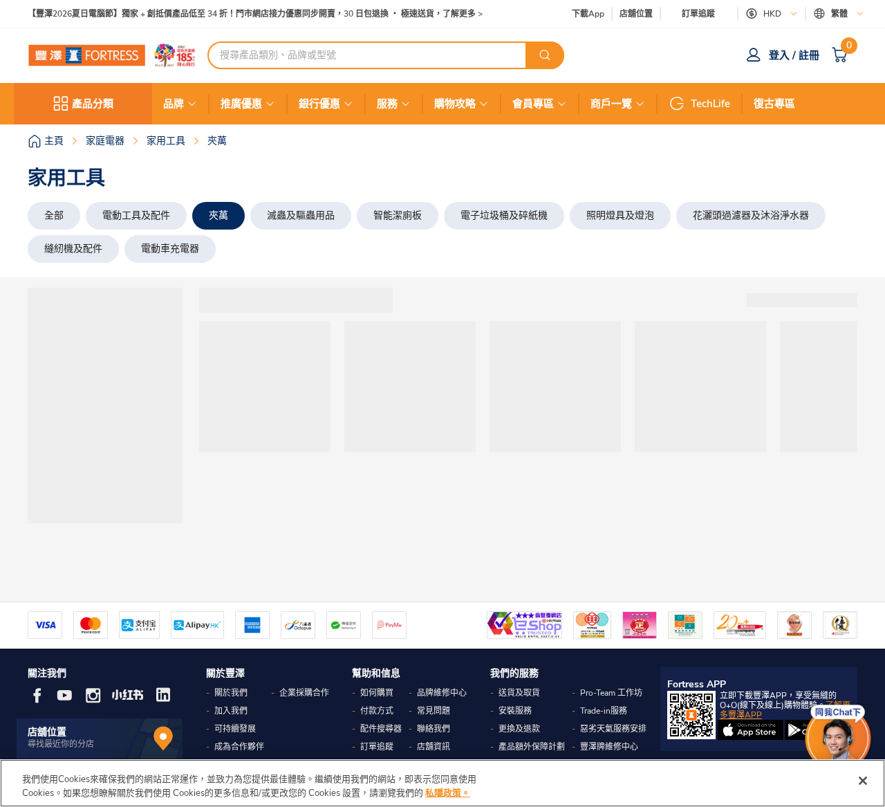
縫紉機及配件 (73, 248)
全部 (54, 215)
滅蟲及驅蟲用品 (301, 215)
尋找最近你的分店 (61, 744)
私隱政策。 (447, 792)
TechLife (710, 104)
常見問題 (433, 710)
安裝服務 (515, 710)
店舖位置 (636, 14)
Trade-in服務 (603, 710)
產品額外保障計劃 (532, 746)
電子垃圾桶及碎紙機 (504, 215)
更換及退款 (519, 728)
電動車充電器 (170, 248)
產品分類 (92, 104)
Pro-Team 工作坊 (611, 692)
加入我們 (231, 710)
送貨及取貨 (519, 692)
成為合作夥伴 (239, 746)
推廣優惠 (241, 104)
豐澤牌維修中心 (609, 746)
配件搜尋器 (381, 728)
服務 (387, 104)
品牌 (173, 104)
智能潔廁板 (397, 215)
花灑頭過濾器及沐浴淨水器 (751, 215)
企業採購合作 (304, 692)
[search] (544, 55)
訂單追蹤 (698, 13)
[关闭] (863, 781)
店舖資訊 (433, 746)
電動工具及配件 (136, 215)
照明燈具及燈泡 (620, 215)
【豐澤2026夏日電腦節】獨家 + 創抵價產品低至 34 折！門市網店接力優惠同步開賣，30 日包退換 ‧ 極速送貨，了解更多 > (255, 14)
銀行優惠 (319, 104)
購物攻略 (455, 104)
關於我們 (231, 692)
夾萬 (218, 215)
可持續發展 (235, 728)
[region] (442, 783)
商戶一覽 (611, 104)
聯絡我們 (433, 728)
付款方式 (376, 710)
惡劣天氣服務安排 (613, 728)
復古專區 (774, 104)
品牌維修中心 (442, 692)
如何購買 (376, 692)
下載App (588, 13)
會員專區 (533, 104)
